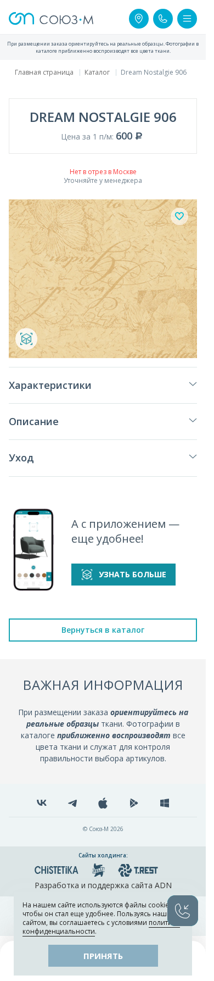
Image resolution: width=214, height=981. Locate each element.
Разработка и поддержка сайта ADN (103, 885)
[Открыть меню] (187, 19)
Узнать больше (132, 574)
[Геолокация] (139, 19)
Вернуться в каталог (102, 630)
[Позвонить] (163, 19)
